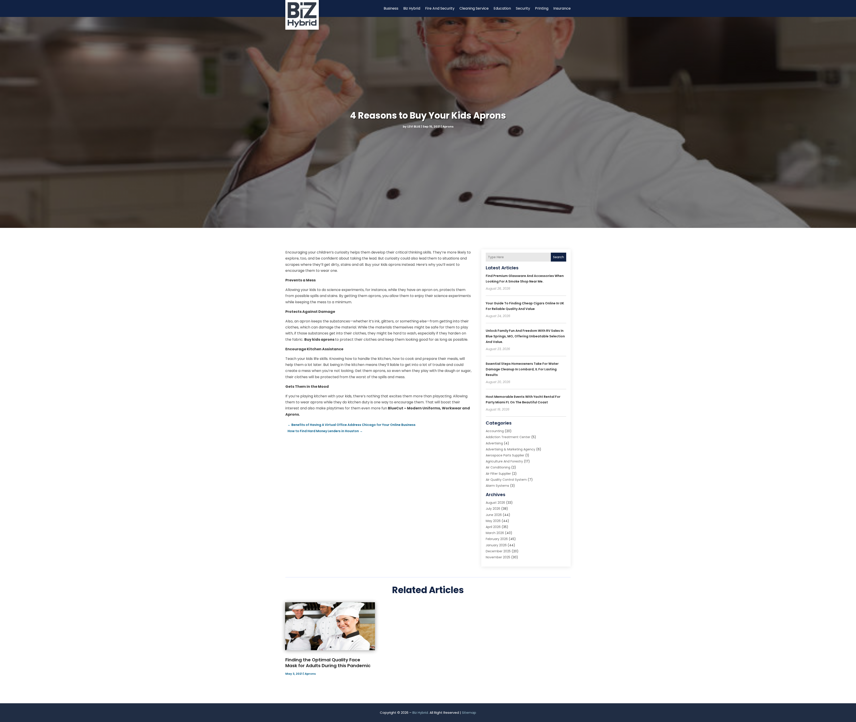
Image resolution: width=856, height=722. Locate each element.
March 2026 (495, 533)
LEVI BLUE (413, 126)
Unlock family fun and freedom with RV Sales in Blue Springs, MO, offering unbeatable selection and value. (525, 336)
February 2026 (497, 539)
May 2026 (493, 521)
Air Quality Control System (506, 479)
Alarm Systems (497, 485)
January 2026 (496, 545)
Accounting (495, 431)
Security (523, 8)
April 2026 (493, 527)
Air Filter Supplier (498, 473)
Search (558, 257)
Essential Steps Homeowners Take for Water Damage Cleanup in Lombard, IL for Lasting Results (522, 369)
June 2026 (494, 515)
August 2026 (495, 502)
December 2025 (498, 551)
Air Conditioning (498, 467)
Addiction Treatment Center (508, 437)
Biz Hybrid (411, 8)
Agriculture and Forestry (504, 461)
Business (391, 8)
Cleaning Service (474, 8)
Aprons (447, 126)
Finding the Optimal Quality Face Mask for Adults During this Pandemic (327, 663)
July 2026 (493, 508)
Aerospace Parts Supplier (505, 455)
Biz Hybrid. (420, 712)
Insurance (562, 8)
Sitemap (469, 712)
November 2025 (498, 557)
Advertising (494, 443)
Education (502, 8)
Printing (541, 8)
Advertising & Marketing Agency (510, 449)
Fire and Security (440, 8)
